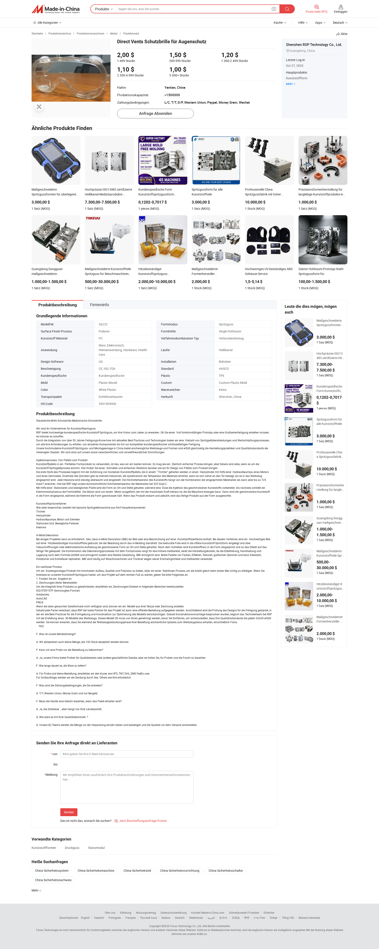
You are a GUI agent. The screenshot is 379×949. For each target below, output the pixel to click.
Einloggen (340, 11)
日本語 (236, 917)
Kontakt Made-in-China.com (207, 912)
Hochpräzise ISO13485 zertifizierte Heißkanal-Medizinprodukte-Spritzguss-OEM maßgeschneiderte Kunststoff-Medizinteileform (329, 355)
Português (115, 917)
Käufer (278, 22)
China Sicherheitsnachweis (53, 880)
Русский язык (148, 917)
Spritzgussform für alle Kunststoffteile (329, 421)
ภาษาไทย (259, 917)
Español (99, 917)
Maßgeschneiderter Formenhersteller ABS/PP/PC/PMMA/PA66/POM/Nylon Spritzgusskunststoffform (329, 619)
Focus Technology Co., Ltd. (186, 926)
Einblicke (269, 912)
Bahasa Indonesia (309, 917)
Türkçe (273, 917)
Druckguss (72, 848)
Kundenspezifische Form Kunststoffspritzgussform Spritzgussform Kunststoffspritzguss (329, 388)
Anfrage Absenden (155, 113)
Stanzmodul (96, 848)
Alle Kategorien (48, 22)
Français (130, 917)
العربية (211, 917)
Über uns (110, 912)
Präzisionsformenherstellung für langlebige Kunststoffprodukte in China (330, 487)
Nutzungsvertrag (146, 912)
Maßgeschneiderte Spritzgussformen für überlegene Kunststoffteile (330, 322)
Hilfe (301, 22)
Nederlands (196, 917)
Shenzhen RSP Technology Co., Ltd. (314, 44)
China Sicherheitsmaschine (96, 870)
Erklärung (125, 912)
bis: (56, 764)
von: (54, 754)
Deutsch (180, 917)
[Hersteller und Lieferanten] (55, 9)
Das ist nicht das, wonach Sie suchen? (86, 821)
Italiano (165, 917)
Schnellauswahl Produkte (244, 912)
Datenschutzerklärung (174, 912)
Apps (318, 22)
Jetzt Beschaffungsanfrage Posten (140, 821)
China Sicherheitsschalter (226, 870)
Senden (69, 812)
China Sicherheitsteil (137, 870)
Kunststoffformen (44, 848)
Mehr (289, 84)
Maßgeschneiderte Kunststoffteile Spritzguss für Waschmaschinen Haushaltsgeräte (330, 553)
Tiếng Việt (288, 917)
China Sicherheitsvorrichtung (179, 870)
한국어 (223, 917)
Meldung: (51, 774)
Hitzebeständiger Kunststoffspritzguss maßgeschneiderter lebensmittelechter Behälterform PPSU (329, 586)
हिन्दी (246, 917)
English (85, 917)
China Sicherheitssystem (51, 870)
